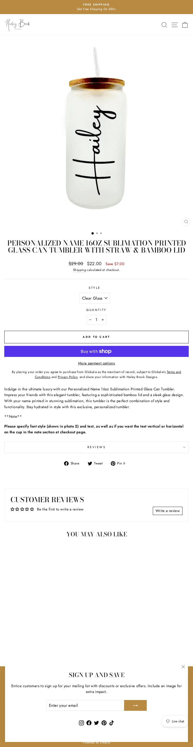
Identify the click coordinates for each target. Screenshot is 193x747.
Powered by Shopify (96, 742)
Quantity (96, 310)
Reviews (96, 447)
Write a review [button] (168, 510)
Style (95, 288)
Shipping (79, 270)
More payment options (96, 363)
